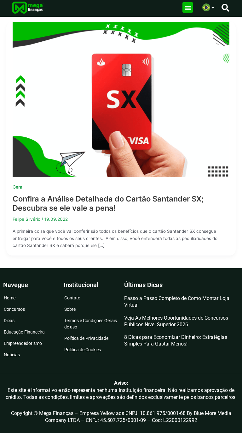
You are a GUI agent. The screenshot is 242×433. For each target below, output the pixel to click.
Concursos (14, 309)
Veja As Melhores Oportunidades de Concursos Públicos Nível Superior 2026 (176, 321)
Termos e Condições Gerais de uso (90, 323)
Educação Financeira (24, 331)
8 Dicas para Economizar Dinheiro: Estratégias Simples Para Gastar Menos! (175, 340)
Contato (72, 297)
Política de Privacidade (86, 338)
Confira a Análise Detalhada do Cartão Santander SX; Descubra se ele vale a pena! (108, 203)
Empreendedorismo (23, 343)
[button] (187, 7)
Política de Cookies (82, 349)
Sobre (70, 309)
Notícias (12, 354)
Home (9, 297)
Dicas (9, 320)
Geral (18, 186)
